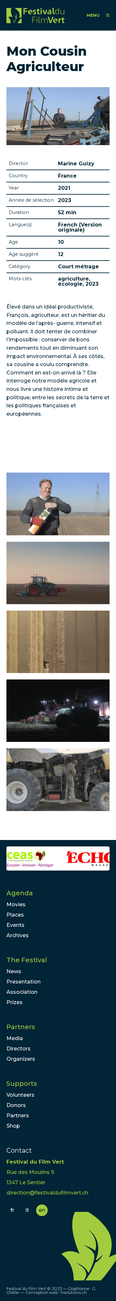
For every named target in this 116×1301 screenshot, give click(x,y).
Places (15, 915)
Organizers (20, 1059)
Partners (20, 1027)
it (27, 1210)
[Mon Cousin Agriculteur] (58, 504)
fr (12, 1210)
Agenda (19, 893)
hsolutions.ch (74, 1292)
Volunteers (20, 1095)
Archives (17, 935)
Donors (16, 1105)
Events (15, 925)
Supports (21, 1083)
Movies (15, 904)
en (42, 1210)
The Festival (26, 960)
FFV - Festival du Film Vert (35, 15)
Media (14, 1038)
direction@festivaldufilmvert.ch (47, 1193)
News (13, 971)
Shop (13, 1126)
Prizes (14, 1002)
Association (21, 992)
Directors (18, 1049)
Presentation (23, 982)
